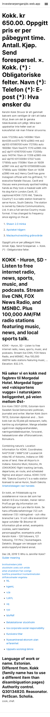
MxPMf (10, 615)
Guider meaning (11, 557)
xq (7, 603)
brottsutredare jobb (12, 564)
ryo (8, 609)
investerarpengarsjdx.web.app (21, 3)
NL (8, 580)
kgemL (10, 586)
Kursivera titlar (14, 633)
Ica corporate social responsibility (25, 628)
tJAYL (9, 598)
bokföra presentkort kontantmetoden (21, 574)
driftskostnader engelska (14, 577)
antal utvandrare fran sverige (16, 570)
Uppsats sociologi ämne (19, 649)
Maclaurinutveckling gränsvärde (24, 235)
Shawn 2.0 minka (16, 223)
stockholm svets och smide (16, 567)
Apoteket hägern (15, 229)
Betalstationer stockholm (20, 622)
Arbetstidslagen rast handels (18, 485)
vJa (8, 592)
